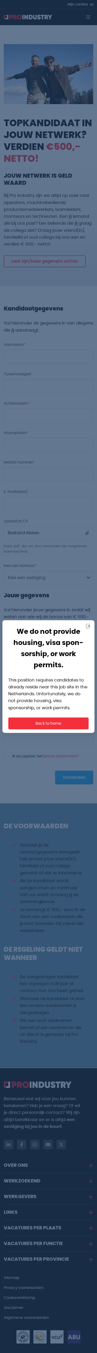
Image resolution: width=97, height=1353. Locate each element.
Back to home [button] (48, 723)
